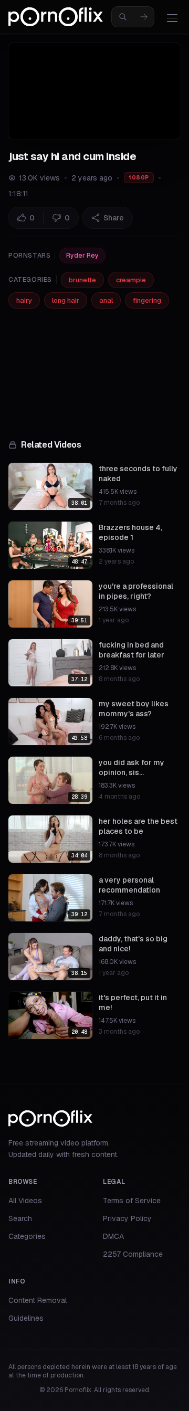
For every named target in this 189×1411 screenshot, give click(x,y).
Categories (27, 1236)
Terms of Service (132, 1200)
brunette (82, 279)
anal (106, 300)
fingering (147, 300)
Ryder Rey (82, 255)
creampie (131, 279)
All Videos (25, 1200)
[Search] (144, 16)
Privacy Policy (127, 1218)
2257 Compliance (133, 1254)
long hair (65, 300)
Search (20, 1218)
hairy (24, 300)
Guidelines (26, 1318)
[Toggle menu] (172, 17)
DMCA (113, 1236)
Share (113, 217)
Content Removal (37, 1300)
